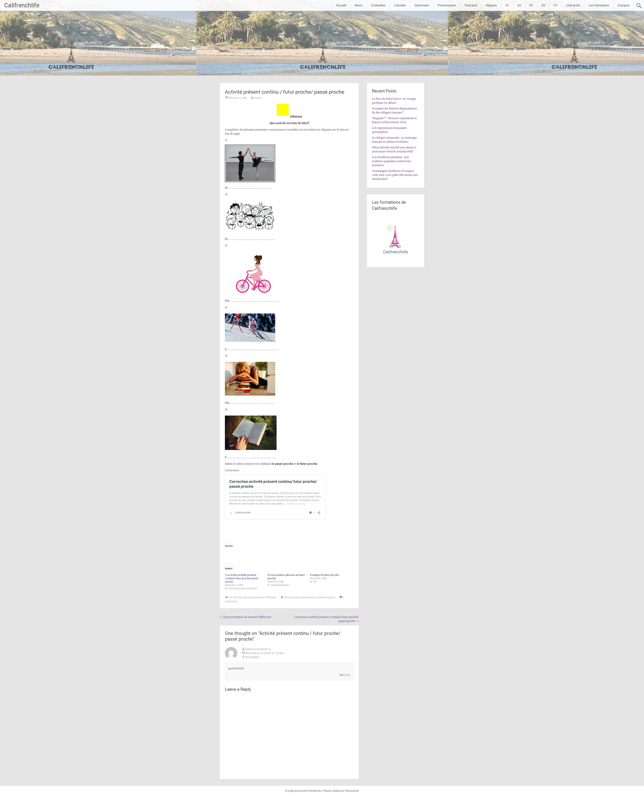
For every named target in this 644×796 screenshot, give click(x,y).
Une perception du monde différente (245, 617)
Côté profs (573, 5)
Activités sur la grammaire (248, 597)
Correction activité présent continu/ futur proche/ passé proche (241, 578)
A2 (519, 5)
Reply (346, 675)
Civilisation (378, 5)
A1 (507, 5)
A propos (624, 5)
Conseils (400, 5)
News (359, 5)
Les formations (599, 5)
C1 (555, 5)
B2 (543, 5)
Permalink (252, 657)
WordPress (315, 790)
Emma (258, 97)
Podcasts (471, 5)
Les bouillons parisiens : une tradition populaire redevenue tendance (391, 161)
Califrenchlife (21, 5)
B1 (531, 5)
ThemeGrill (352, 790)
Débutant (270, 597)
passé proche (307, 597)
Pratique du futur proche (324, 574)
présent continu (325, 597)
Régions (491, 5)
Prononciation (447, 5)
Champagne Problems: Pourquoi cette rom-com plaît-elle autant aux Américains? (395, 175)
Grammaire (421, 5)
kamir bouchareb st (258, 649)
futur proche (291, 597)
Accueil (341, 5)
